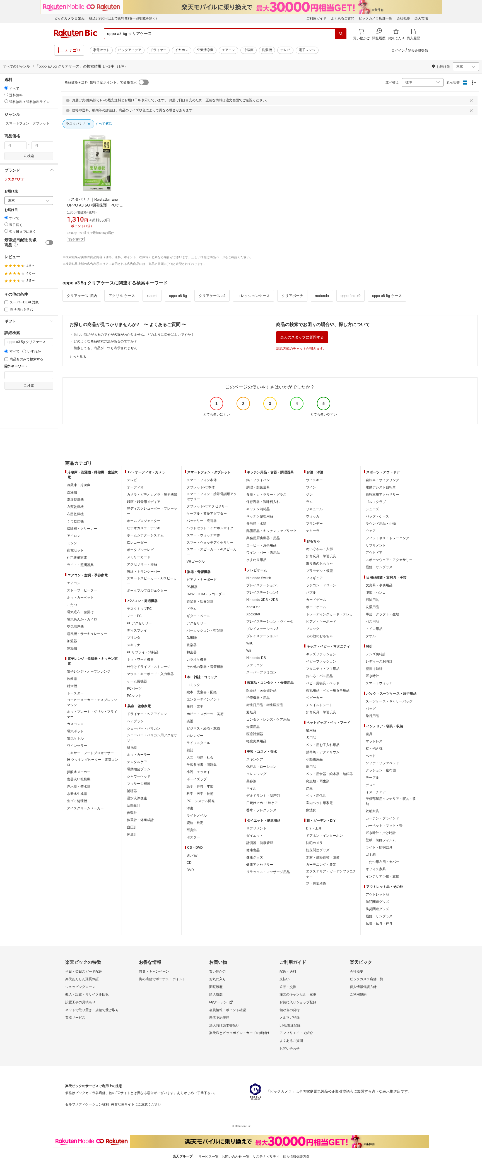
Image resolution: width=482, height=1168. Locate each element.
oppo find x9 (350, 296)
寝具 (369, 734)
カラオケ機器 (197, 659)
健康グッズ (254, 857)
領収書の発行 (289, 1010)
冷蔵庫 (249, 50)
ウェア (371, 531)
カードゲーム (316, 600)
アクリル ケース (122, 296)
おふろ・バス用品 (319, 676)
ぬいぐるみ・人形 (319, 549)
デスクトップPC (139, 609)
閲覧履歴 (216, 987)
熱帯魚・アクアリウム (322, 752)
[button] (29, 170)
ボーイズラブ (197, 779)
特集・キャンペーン (154, 971)
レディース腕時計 (379, 661)
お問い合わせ (289, 1049)
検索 (30, 156)
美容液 (251, 781)
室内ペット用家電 (319, 803)
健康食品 (253, 850)
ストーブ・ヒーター (82, 590)
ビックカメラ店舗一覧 (375, 18)
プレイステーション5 (262, 585)
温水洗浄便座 (137, 798)
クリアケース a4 (212, 296)
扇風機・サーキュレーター (87, 634)
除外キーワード (16, 366)
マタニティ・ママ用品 (322, 669)
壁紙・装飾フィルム (381, 840)
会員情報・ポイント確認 (227, 1010)
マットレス (374, 741)
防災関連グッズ (317, 850)
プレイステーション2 (262, 636)
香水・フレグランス (261, 810)
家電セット (101, 50)
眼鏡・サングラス (379, 567)
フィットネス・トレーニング (387, 538)
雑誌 (190, 750)
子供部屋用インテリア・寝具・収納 (391, 801)
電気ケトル (75, 738)
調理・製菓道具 (258, 487)
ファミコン (254, 665)
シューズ (372, 509)
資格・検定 (195, 823)
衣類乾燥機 (75, 507)
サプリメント (256, 828)
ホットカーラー (138, 755)
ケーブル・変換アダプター (207, 513)
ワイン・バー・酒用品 (263, 553)
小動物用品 (314, 759)
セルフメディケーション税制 (87, 1104)
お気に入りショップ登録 (297, 1002)
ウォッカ (312, 516)
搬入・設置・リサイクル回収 (87, 994)
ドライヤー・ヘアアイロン (147, 714)
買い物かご (217, 971)
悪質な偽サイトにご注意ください (136, 1104)
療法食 (311, 810)
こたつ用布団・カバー (382, 862)
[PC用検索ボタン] (340, 33)
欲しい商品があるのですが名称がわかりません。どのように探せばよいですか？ (134, 335)
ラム (309, 502)
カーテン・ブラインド (382, 818)
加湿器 (72, 641)
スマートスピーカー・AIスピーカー (152, 580)
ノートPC (134, 616)
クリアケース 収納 (82, 296)
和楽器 (192, 652)
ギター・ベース (198, 616)
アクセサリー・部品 (142, 564)
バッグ (371, 709)
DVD (190, 870)
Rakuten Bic (75, 33)
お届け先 (11, 191)
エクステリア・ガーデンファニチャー (331, 873)
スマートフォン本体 (202, 480)
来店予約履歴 (219, 1018)
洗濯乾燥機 (75, 500)
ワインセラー (77, 746)
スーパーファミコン (261, 672)
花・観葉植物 (316, 884)
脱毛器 (132, 747)
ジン (309, 495)
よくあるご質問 (342, 18)
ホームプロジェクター (143, 521)
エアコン (228, 50)
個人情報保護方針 (363, 987)
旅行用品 (372, 716)
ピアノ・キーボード (202, 580)
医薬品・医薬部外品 (261, 690)
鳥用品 (311, 767)
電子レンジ (307, 50)
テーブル (372, 778)
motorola (322, 296)
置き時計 (372, 676)
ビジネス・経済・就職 (203, 728)
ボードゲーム (316, 607)
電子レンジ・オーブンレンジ (88, 671)
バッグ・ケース (377, 516)
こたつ (72, 605)
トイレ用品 (374, 629)
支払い (284, 979)
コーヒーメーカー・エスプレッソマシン (92, 702)
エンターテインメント (203, 699)
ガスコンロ (75, 724)
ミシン (72, 543)
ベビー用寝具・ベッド (322, 683)
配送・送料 (287, 971)
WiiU (250, 643)
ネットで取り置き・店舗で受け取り (92, 1010)
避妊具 (251, 712)
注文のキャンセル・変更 (297, 994)
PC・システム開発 (201, 801)
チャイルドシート (319, 705)
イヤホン (181, 50)
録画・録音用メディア (143, 502)
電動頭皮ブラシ (138, 769)
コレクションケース (253, 296)
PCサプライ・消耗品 (142, 652)
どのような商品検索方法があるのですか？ (105, 341)
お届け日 (11, 210)
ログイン (398, 50)
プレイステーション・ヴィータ (269, 621)
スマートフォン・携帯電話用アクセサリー (212, 496)
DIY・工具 (314, 828)
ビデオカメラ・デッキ (143, 528)
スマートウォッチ (379, 683)
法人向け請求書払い (224, 1025)
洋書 (190, 808)
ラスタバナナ (14, 179)
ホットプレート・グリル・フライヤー (92, 714)
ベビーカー (314, 698)
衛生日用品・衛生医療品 (264, 705)
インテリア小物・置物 (382, 876)
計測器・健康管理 (259, 843)
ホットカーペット (80, 597)
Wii (248, 651)
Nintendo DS (256, 658)
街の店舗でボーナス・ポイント (162, 979)
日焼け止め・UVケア (262, 803)
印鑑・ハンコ (376, 592)
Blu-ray (192, 855)
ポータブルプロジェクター (147, 591)
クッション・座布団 (381, 770)
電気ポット (75, 731)
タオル (371, 636)
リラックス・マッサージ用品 (268, 872)
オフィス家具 (376, 869)
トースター (75, 693)
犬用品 (311, 738)
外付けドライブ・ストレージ (148, 667)
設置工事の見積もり (80, 1002)
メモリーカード (138, 557)
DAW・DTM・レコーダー (206, 594)
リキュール (314, 509)
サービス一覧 (208, 1157)
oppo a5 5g (178, 296)
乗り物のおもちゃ (319, 563)
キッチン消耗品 (258, 509)
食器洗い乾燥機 (78, 779)
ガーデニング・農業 (321, 865)
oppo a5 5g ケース (387, 296)
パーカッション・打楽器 (205, 630)
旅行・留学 (195, 707)
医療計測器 (254, 734)
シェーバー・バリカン (143, 728)
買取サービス (75, 1018)
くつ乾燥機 (75, 521)
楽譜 (190, 721)
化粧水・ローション (261, 767)
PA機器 (192, 587)
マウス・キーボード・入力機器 (150, 674)
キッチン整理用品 (259, 516)
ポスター (193, 837)
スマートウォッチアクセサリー (210, 543)
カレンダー (195, 736)
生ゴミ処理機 (77, 801)
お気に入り (217, 979)
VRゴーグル (196, 561)
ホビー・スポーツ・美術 (205, 714)
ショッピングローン (80, 987)
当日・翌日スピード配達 (83, 971)
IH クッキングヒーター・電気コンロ (92, 762)
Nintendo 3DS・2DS (262, 600)
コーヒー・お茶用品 (261, 545)
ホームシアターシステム (145, 535)
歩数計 (132, 813)
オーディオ (135, 487)
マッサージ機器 (138, 784)
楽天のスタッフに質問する (302, 337)
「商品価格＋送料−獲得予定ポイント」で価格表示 (99, 82)
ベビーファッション (321, 661)
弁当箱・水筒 (256, 524)
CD (189, 863)
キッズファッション (321, 654)
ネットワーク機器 (140, 659)
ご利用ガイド (316, 18)
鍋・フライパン (258, 480)
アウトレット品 (377, 894)
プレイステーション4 (262, 592)
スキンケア (254, 759)
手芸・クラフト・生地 (382, 614)
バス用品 (372, 621)
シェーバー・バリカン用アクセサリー (152, 737)
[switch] (49, 242)
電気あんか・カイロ (82, 619)
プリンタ (133, 638)
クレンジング (256, 774)
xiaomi (152, 296)
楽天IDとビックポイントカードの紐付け (239, 1033)
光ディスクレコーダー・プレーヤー (152, 511)
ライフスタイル (198, 743)
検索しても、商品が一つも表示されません (105, 348)
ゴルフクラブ (376, 502)
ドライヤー (158, 50)
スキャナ (133, 645)
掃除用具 (372, 600)
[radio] (6, 88)
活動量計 (133, 805)
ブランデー (314, 524)
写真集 (192, 830)
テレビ (285, 50)
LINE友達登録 (289, 1025)
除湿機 (72, 648)
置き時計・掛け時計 (381, 833)
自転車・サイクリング (382, 480)
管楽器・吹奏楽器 (200, 601)
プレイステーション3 (262, 629)
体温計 (132, 834)
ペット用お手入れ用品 (322, 745)
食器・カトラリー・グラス (266, 495)
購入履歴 (216, 994)
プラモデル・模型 (319, 571)
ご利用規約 (358, 994)
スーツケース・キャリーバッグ (389, 701)
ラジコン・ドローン (321, 585)
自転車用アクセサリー (382, 495)
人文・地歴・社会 (200, 757)
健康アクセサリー (259, 865)
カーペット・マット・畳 (384, 826)
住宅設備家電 (77, 558)
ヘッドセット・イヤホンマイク (210, 528)
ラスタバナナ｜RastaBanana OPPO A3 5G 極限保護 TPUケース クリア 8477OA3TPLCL (95, 205)
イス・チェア (376, 792)
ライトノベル (197, 815)
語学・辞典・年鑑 (200, 786)
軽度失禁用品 (256, 741)
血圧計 (132, 827)
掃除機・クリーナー (82, 529)
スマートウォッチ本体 (203, 535)
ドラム (192, 609)
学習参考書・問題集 (202, 765)
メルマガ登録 (289, 1018)
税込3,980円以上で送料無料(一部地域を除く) (123, 18)
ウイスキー (314, 480)
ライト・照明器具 (80, 565)
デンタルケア (137, 762)
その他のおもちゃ (319, 636)
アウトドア (374, 553)
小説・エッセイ (198, 772)
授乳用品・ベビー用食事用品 (328, 690)
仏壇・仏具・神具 (379, 923)
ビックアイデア (129, 50)
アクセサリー (197, 623)
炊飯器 (72, 679)
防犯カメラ (314, 843)
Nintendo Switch (258, 578)
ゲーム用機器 (137, 681)
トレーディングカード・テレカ (329, 614)
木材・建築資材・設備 (322, 857)
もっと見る (77, 357)
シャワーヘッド (138, 776)
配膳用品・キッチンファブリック (271, 531)
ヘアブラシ (135, 721)
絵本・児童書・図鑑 (202, 692)
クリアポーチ (292, 296)
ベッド (371, 756)
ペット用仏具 (316, 796)
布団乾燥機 (75, 514)
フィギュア (314, 578)
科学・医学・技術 (200, 794)
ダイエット (254, 836)
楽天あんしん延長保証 (82, 979)
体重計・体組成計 (140, 820)
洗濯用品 (372, 607)
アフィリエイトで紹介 (296, 1033)
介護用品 (253, 727)
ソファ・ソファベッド (382, 763)
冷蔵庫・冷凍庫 (78, 485)
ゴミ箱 (371, 855)
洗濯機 (267, 50)
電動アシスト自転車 (381, 487)
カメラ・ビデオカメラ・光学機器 (152, 495)
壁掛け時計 (374, 669)
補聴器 (132, 791)
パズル (311, 592)
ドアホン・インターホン (324, 836)
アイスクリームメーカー (85, 808)
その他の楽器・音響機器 (205, 667)
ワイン (311, 487)
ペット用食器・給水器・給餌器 (329, 774)
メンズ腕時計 (376, 654)
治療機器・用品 (258, 698)
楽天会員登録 (418, 50)
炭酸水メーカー (78, 772)
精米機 (72, 686)
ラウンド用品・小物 (381, 524)
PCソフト (134, 696)
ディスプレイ (137, 630)
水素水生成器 (77, 794)
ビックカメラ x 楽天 (69, 18)
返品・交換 (287, 987)
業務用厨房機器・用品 (263, 538)
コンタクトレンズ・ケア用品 (268, 719)
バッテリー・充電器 (202, 521)
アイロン (73, 536)
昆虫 (309, 788)
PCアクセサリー (139, 623)
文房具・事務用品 (379, 585)
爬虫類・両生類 (317, 781)
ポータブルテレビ (140, 550)
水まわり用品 (256, 560)
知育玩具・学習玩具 (321, 556)
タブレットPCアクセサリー (207, 506)
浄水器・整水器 (78, 786)
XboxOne (253, 607)
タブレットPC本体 (201, 487)
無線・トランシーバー (143, 572)
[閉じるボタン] (472, 100)
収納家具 (372, 811)
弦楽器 (192, 645)
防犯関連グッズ (377, 902)
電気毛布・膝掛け (80, 612)
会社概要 (403, 18)
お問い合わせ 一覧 (235, 1157)
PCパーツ (134, 688)
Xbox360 (253, 614)
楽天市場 (421, 18)
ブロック (312, 629)
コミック (193, 685)
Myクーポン (218, 1002)
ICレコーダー (137, 543)
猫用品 (311, 730)
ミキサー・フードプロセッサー (90, 753)
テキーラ (312, 531)
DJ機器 (192, 638)
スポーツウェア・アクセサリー (389, 560)
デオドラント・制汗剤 (263, 796)
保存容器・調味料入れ (263, 502)
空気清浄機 (205, 50)
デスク (371, 785)
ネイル (251, 788)
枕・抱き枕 (374, 748)
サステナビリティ (266, 1157)
